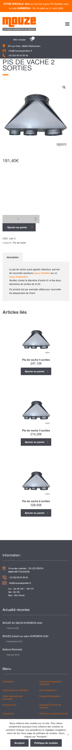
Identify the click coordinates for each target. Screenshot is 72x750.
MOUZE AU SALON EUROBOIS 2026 (22, 622)
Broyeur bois (9, 704)
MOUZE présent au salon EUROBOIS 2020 (25, 636)
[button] (64, 87)
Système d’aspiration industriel (50, 682)
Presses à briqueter (49, 696)
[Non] (67, 734)
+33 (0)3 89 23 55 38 (18, 55)
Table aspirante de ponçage (13, 697)
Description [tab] (13, 257)
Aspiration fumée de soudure (50, 706)
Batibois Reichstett (12, 649)
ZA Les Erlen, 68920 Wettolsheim (24, 46)
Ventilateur (8, 681)
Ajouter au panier (17, 227)
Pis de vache (19, 242)
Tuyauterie (8, 713)
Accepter (19, 743)
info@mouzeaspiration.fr (20, 50)
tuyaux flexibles (42, 273)
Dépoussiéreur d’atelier (15, 690)
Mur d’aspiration (48, 690)
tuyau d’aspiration (18, 276)
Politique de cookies (46, 743)
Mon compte (19, 39)
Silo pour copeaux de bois (53, 713)
